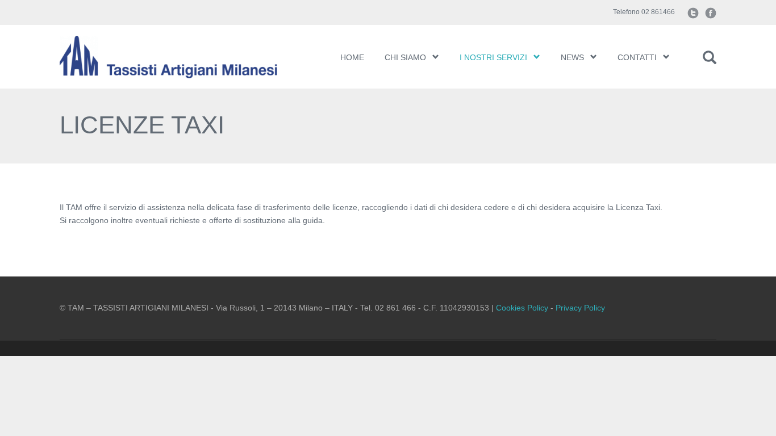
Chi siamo (405, 57)
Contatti (637, 57)
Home (352, 57)
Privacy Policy (580, 307)
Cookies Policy (522, 307)
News (572, 57)
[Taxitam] (182, 57)
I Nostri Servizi (493, 57)
